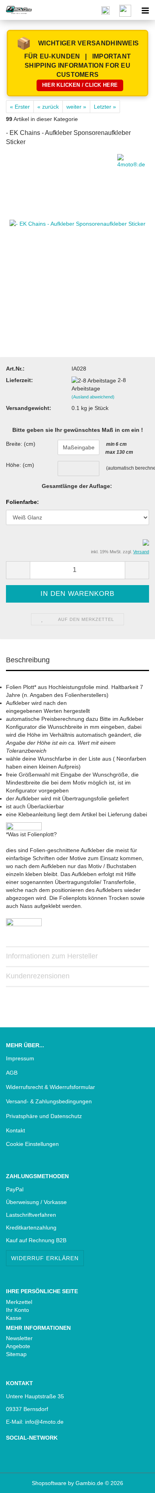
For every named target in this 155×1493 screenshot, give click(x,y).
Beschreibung (28, 660)
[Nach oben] (22, 1481)
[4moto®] (16, 10)
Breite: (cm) (20, 444)
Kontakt (15, 1130)
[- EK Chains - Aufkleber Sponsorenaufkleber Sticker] (77, 223)
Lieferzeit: (19, 380)
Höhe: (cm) (20, 465)
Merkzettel (19, 1302)
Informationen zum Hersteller (52, 956)
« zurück (48, 106)
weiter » (76, 106)
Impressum (20, 1058)
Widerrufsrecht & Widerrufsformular (50, 1087)
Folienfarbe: (22, 502)
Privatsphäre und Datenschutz (44, 1116)
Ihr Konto (17, 1310)
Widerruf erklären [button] (45, 1258)
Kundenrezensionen (38, 976)
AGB (11, 1072)
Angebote (18, 1346)
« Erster (20, 106)
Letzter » (105, 106)
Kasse (13, 1318)
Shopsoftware (49, 1483)
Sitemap (16, 1354)
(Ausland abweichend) (93, 396)
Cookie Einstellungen (32, 1144)
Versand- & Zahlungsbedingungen (49, 1101)
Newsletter (19, 1338)
